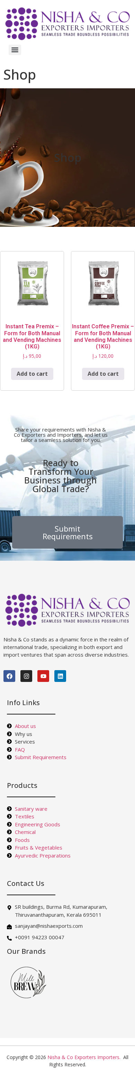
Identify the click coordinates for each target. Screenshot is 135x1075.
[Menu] (15, 50)
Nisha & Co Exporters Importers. (83, 1057)
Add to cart (32, 373)
